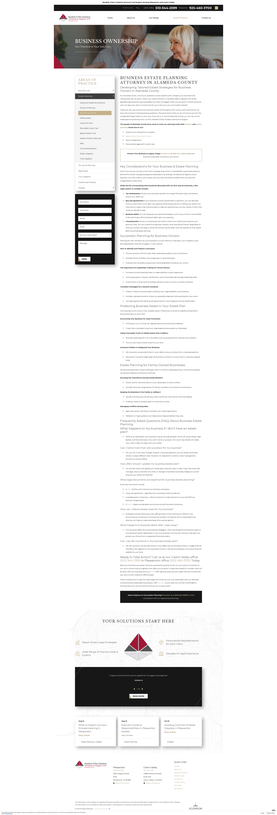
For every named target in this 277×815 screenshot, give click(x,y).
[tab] (113, 90)
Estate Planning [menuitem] (85, 96)
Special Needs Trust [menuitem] (88, 133)
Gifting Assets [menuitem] (85, 118)
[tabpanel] (95, 131)
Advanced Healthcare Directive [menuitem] (92, 103)
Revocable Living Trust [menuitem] (89, 128)
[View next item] (142, 689)
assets (152, 572)
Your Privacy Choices (101, 809)
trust (129, 504)
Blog (138, 8)
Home (110, 18)
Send (84, 259)
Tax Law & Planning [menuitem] (86, 165)
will (128, 489)
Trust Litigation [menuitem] (86, 159)
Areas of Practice (180, 18)
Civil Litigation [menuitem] (84, 177)
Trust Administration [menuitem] (88, 149)
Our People (154, 18)
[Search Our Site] (216, 7)
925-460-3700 (200, 8)
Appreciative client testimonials (138, 136)
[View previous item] (134, 689)
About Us (131, 18)
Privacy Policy (179, 782)
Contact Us (206, 18)
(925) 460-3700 (180, 560)
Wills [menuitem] (82, 143)
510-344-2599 (166, 8)
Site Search (178, 789)
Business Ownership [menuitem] (88, 113)
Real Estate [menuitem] (83, 171)
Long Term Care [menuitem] (86, 123)
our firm (161, 583)
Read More (138, 696)
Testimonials (128, 8)
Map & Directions (122, 783)
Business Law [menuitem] (84, 90)
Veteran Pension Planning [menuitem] (90, 138)
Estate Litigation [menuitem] (86, 154)
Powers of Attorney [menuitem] (87, 108)
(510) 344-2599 (130, 560)
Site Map (177, 785)
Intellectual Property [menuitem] (87, 182)
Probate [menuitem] (81, 188)
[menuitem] (110, 18)
